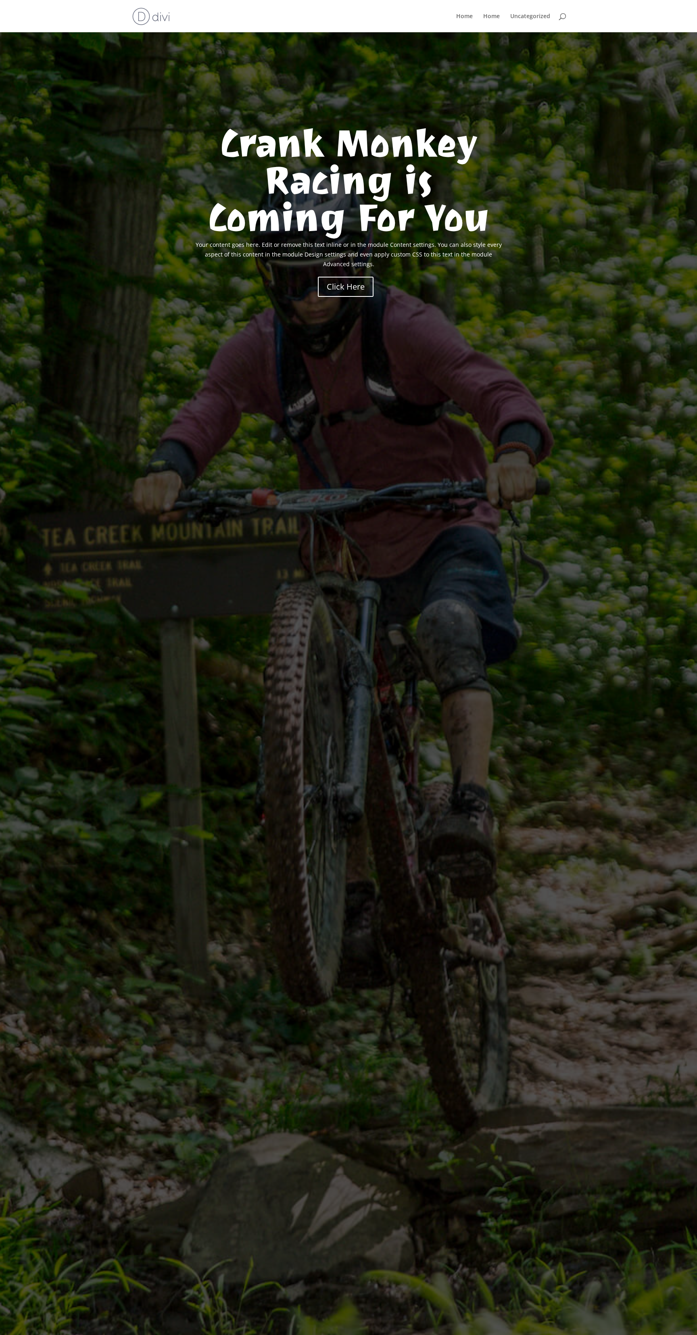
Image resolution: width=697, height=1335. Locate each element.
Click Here (346, 286)
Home (464, 16)
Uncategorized (530, 16)
